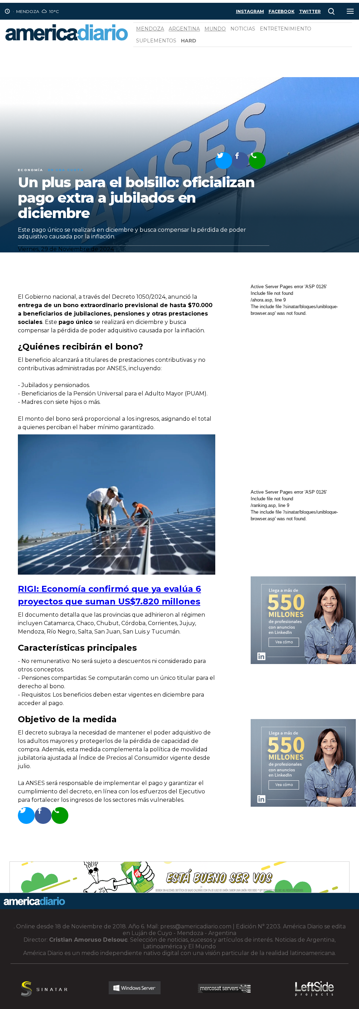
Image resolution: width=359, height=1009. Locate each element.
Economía (30, 170)
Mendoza (150, 29)
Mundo (215, 29)
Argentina (184, 29)
